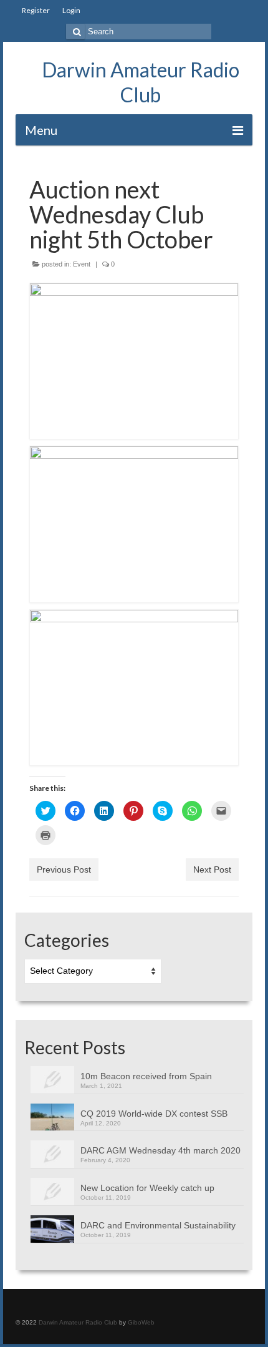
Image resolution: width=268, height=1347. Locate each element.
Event (81, 264)
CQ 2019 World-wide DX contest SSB (153, 1114)
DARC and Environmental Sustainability (158, 1225)
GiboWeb (141, 1322)
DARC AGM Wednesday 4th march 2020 (160, 1150)
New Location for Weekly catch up (147, 1188)
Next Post (212, 869)
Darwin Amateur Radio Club (140, 82)
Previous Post (64, 869)
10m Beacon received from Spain (146, 1076)
